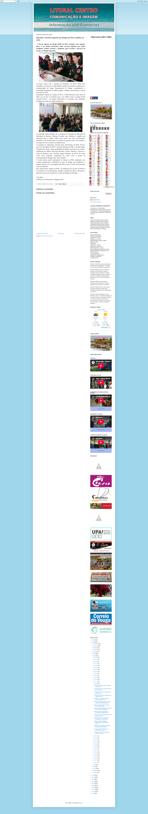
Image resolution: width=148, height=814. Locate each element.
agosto (94, 651)
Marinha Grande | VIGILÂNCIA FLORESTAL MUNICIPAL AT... (101, 712)
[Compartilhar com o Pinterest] (65, 184)
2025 (93, 642)
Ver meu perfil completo (95, 202)
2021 (93, 781)
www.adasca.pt (100, 408)
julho (94, 653)
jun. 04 (96, 756)
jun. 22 (96, 673)
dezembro (95, 643)
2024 (93, 775)
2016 (93, 791)
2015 (93, 793)
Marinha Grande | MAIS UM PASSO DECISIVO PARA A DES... (102, 726)
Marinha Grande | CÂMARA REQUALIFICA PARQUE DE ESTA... (101, 722)
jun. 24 (96, 669)
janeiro (95, 772)
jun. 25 (96, 667)
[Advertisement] (101, 68)
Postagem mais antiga (79, 233)
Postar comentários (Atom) (46, 236)
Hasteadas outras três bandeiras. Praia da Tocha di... (101, 733)
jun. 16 (96, 683)
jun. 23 (96, 671)
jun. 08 (96, 748)
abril (94, 766)
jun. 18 (96, 679)
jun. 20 (96, 675)
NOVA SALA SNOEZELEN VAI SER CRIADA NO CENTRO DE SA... (102, 702)
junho (94, 655)
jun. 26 (96, 665)
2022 (93, 779)
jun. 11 (96, 744)
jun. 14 (96, 738)
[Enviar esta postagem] (56, 183)
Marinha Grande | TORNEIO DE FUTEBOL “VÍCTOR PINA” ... (101, 718)
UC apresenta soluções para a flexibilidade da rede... (101, 729)
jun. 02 (96, 760)
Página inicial (61, 233)
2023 (93, 777)
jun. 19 (96, 677)
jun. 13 (96, 740)
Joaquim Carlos (96, 199)
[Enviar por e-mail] (59, 184)
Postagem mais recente (42, 233)
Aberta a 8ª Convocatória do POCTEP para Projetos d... (103, 715)
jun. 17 (96, 681)
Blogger (81, 803)
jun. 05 (96, 754)
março (94, 768)
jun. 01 (96, 762)
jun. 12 (96, 742)
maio (94, 764)
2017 (93, 789)
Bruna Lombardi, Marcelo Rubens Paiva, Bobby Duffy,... (102, 705)
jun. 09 (96, 746)
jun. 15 (96, 736)
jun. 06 (96, 752)
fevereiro (95, 770)
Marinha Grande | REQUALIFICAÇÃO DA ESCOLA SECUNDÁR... (103, 709)
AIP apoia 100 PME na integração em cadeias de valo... (103, 696)
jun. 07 (96, 750)
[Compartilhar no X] (62, 184)
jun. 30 (96, 657)
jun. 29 (96, 659)
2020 (93, 783)
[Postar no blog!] (60, 184)
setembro (95, 649)
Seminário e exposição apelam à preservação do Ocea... (101, 699)
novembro (95, 645)
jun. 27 (96, 663)
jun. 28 (96, 661)
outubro (95, 647)
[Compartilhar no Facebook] (63, 184)
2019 (93, 785)
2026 (93, 640)
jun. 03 (96, 758)
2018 (93, 787)
